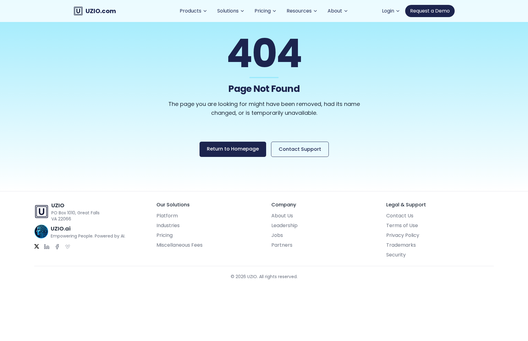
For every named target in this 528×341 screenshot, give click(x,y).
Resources (299, 10)
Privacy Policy (402, 235)
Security (396, 254)
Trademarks (401, 244)
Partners (281, 244)
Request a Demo (430, 10)
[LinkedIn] (47, 246)
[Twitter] (36, 246)
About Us (282, 215)
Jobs (277, 235)
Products (190, 10)
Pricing (263, 10)
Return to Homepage (233, 148)
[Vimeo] (67, 246)
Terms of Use (402, 225)
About (335, 10)
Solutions (228, 10)
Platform (167, 215)
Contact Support (300, 149)
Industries (168, 225)
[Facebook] (57, 246)
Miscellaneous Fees (179, 244)
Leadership (284, 225)
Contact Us (399, 215)
